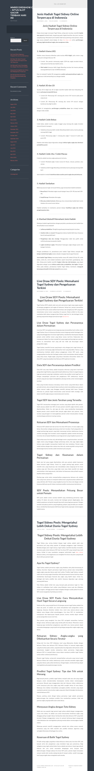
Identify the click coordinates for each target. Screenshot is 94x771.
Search (12, 37)
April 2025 (13, 154)
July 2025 (12, 145)
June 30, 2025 (41, 529)
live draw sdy (67, 40)
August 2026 (13, 104)
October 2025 (13, 135)
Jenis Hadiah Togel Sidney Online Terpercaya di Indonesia (58, 15)
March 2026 (13, 120)
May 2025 (12, 151)
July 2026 (12, 107)
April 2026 (13, 116)
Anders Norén (78, 765)
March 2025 (13, 157)
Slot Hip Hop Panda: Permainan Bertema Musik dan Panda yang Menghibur (18, 76)
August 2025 (13, 141)
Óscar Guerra (53, 21)
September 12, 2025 (42, 291)
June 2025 (13, 148)
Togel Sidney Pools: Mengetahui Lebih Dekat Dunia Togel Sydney (57, 524)
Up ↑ (70, 767)
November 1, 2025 (42, 21)
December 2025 (14, 129)
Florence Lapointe (56, 291)
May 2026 (12, 113)
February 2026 (14, 123)
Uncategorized (14, 174)
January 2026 (13, 126)
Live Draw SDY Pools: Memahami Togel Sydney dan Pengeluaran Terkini (58, 284)
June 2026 (13, 110)
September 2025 (14, 138)
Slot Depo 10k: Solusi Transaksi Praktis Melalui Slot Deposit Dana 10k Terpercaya (18, 60)
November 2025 (14, 132)
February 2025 (14, 160)
